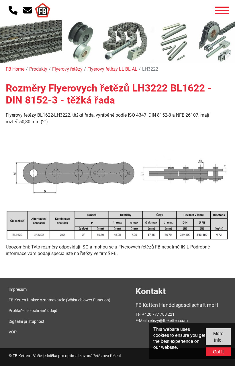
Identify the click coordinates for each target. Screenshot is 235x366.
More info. (218, 336)
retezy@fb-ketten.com (168, 320)
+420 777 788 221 (158, 314)
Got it (218, 351)
